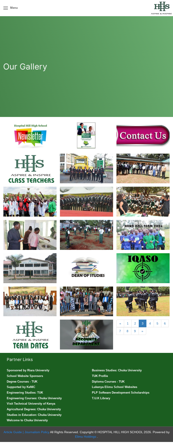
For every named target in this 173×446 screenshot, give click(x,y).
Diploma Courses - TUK (108, 381)
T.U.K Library (101, 398)
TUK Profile (100, 376)
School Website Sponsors (25, 376)
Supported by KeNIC (21, 387)
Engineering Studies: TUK (25, 392)
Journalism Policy (37, 432)
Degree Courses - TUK (22, 381)
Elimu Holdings (86, 436)
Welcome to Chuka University (27, 420)
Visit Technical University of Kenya (31, 403)
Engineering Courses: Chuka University (34, 398)
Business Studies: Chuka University (117, 370)
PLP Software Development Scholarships (120, 392)
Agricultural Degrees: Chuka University (34, 409)
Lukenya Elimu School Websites (114, 387)
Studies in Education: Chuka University (34, 415)
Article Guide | (14, 432)
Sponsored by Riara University (28, 370)
